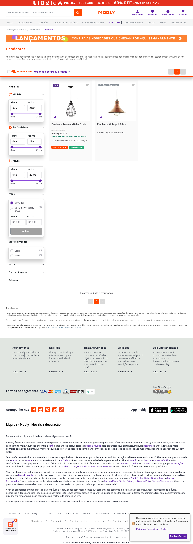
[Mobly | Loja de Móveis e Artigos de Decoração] (106, 12)
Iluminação (35, 29)
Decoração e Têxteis (16, 29)
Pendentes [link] (49, 29)
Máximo (31, 102)
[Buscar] (78, 12)
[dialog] (160, 527)
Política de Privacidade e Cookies (152, 529)
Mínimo (14, 102)
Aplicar (26, 231)
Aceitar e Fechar (178, 536)
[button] (53, 72)
